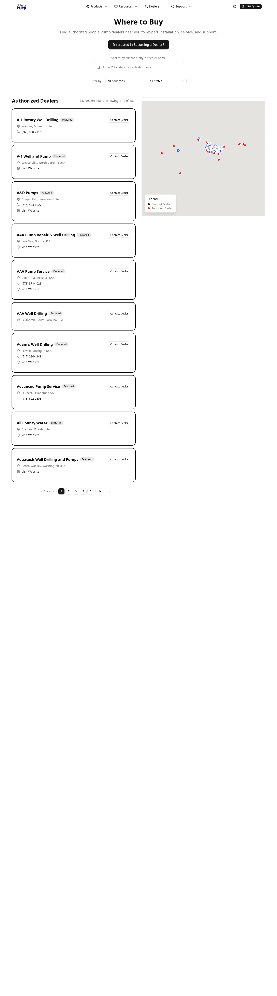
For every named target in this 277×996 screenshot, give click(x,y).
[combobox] (124, 81)
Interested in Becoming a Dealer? (138, 44)
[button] (178, 150)
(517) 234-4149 (31, 356)
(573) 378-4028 (31, 283)
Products (97, 6)
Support (181, 6)
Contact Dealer (119, 120)
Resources (126, 6)
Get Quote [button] (253, 6)
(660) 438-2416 (31, 132)
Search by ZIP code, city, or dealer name (138, 58)
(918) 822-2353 (31, 398)
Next (101, 491)
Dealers (154, 6)
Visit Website (30, 168)
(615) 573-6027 (31, 205)
